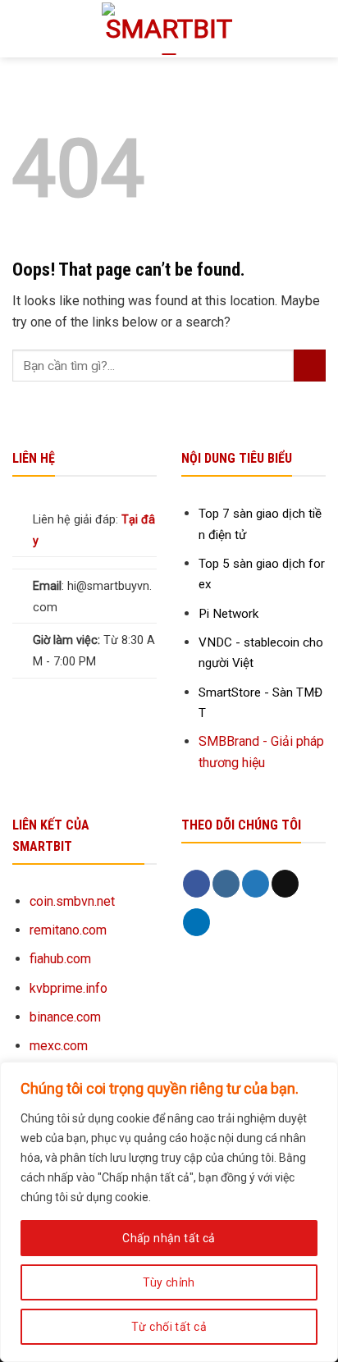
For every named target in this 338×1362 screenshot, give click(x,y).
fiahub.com (60, 959)
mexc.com (59, 1045)
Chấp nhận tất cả (169, 1238)
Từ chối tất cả (169, 1326)
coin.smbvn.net (72, 901)
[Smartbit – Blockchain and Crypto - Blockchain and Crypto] (169, 28)
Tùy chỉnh (169, 1282)
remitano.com (68, 930)
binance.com (65, 1017)
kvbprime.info (68, 988)
